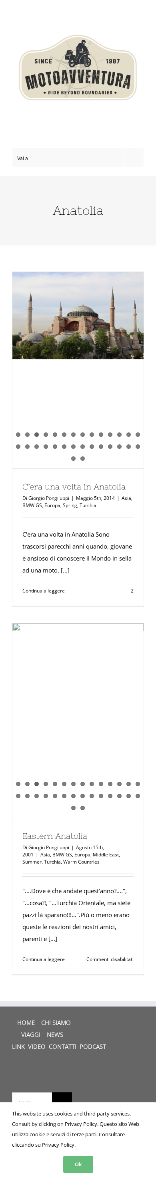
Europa (52, 505)
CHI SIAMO (56, 1022)
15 (18, 446)
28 (138, 446)
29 (73, 458)
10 (101, 434)
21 (73, 446)
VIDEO (37, 1046)
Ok (78, 1164)
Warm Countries (81, 861)
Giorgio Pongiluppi (48, 498)
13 (128, 434)
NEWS (55, 1034)
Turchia (88, 505)
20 (64, 446)
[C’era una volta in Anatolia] (78, 315)
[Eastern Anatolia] (78, 668)
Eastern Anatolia (54, 835)
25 (110, 446)
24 (101, 446)
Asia (126, 498)
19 (55, 446)
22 (82, 446)
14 (138, 434)
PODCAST (93, 1046)
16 (27, 446)
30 (82, 458)
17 (36, 446)
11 (110, 434)
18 (46, 446)
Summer (32, 861)
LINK (18, 1046)
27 (128, 446)
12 (119, 434)
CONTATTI (62, 1046)
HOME (26, 1022)
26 (119, 446)
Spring (70, 505)
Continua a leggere (43, 590)
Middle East (106, 854)
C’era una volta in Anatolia (74, 486)
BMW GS (32, 505)
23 (92, 446)
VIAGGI (30, 1034)
